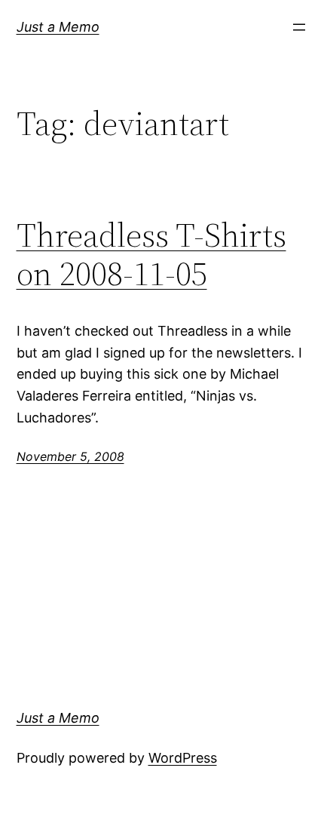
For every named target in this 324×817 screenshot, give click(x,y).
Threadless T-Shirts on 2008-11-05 (151, 255)
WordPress (182, 758)
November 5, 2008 (70, 456)
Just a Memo (58, 27)
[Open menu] (299, 27)
